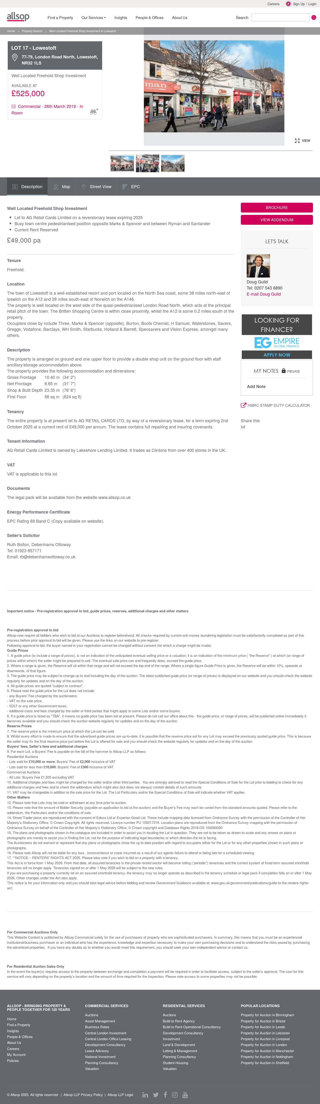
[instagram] (175, 1095)
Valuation (92, 1068)
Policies (13, 1060)
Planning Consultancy (101, 1062)
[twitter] (155, 1095)
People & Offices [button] (150, 17)
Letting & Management (180, 1050)
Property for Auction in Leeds (263, 1026)
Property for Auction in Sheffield (265, 1062)
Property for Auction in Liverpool (265, 1038)
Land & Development (179, 1044)
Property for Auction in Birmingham (267, 1014)
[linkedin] (145, 1095)
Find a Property (18, 1024)
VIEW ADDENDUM (276, 219)
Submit (313, 17)
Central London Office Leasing (108, 1038)
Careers (273, 3)
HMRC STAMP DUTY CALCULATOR (279, 405)
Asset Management (100, 1020)
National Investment (100, 1056)
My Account (16, 1054)
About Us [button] (179, 17)
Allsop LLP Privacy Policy (83, 1094)
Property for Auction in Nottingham (267, 1056)
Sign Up (299, 3)
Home (11, 1018)
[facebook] (165, 1095)
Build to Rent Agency (179, 1020)
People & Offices (20, 1036)
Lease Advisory (97, 1050)
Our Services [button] (92, 17)
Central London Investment (105, 1032)
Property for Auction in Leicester (265, 1032)
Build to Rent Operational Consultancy (192, 1026)
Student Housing (175, 1062)
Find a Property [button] (60, 17)
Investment (171, 1038)
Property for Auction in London (264, 1044)
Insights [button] (120, 17)
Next (311, 87)
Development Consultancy (105, 1044)
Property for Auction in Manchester (267, 1050)
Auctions (91, 1014)
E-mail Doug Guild (264, 294)
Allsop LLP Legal (120, 1094)
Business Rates (97, 1026)
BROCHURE (277, 207)
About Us (14, 1042)
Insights (13, 1030)
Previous (117, 87)
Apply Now (277, 355)
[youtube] (185, 1095)
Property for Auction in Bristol (263, 1020)
